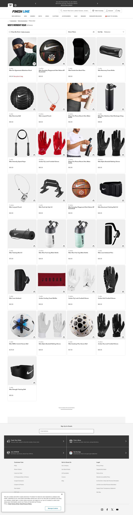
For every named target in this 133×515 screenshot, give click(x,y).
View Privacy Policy (26, 504)
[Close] (62, 494)
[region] (33, 502)
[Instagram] (102, 509)
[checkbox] (9, 32)
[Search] (61, 11)
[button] (81, 31)
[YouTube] (117, 509)
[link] (21, 11)
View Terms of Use (13, 504)
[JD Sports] (15, 5)
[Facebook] (107, 509)
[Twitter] (112, 509)
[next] (97, 3)
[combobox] (75, 11)
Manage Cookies (53, 508)
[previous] (35, 3)
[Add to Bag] (34, 64)
